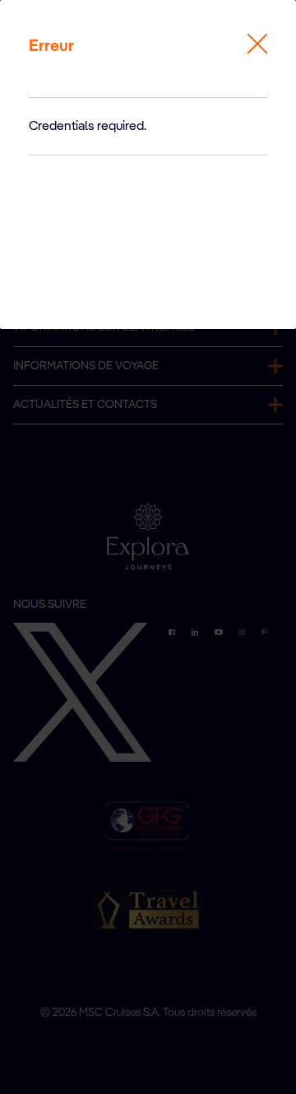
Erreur (51, 47)
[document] (148, 127)
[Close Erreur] (257, 43)
